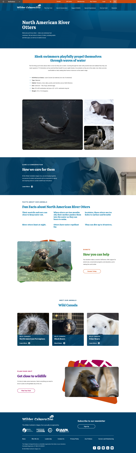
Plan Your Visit (48, 8)
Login (103, 1)
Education (114, 8)
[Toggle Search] (115, 1)
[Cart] (110, 1)
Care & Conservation (61, 8)
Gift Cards (69, 1)
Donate (59, 1)
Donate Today (92, 271)
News (24, 439)
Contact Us (61, 439)
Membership (80, 1)
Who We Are (35, 439)
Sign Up (86, 426)
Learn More (26, 186)
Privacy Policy (74, 439)
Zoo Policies (88, 439)
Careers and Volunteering (106, 439)
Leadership (48, 439)
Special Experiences (90, 8)
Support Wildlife (76, 8)
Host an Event (104, 8)
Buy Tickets (93, 1)
